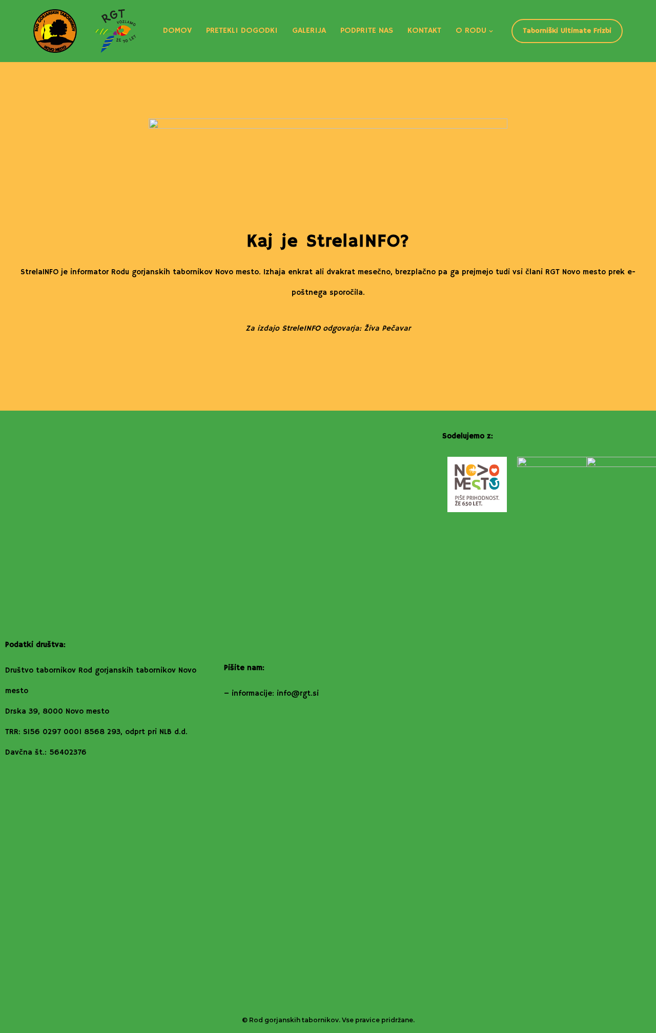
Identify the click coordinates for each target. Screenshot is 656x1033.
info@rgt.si (298, 693)
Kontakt (424, 31)
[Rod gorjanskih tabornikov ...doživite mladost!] (84, 31)
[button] (491, 31)
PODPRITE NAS (366, 31)
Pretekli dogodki (242, 31)
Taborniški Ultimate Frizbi (567, 30)
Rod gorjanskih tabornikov (294, 1020)
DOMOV (177, 31)
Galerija (309, 31)
